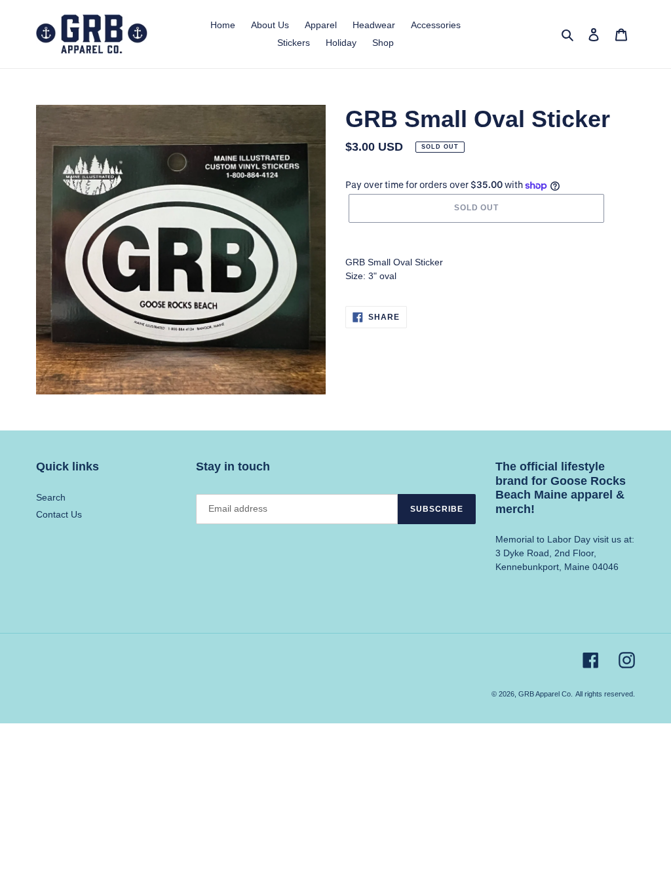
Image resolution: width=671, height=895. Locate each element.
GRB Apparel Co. (545, 694)
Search (51, 497)
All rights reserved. (605, 694)
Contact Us (59, 514)
